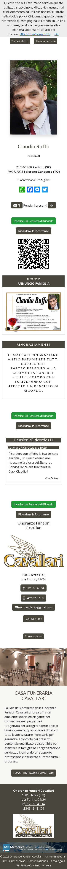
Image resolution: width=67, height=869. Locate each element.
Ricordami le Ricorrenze (33, 231)
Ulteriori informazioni (35, 34)
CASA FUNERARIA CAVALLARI (33, 773)
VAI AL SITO (33, 618)
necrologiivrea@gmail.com (35, 607)
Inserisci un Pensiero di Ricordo (33, 221)
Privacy (46, 865)
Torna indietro (19, 41)
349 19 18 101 (34, 598)
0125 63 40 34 (34, 588)
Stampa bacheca (46, 41)
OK (57, 34)
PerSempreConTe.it (28, 865)
